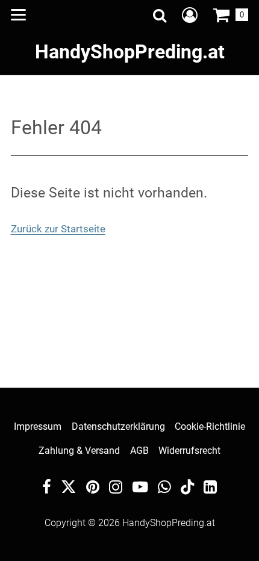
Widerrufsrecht (189, 450)
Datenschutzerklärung (118, 426)
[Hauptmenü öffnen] (18, 14)
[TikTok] (187, 490)
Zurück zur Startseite (58, 229)
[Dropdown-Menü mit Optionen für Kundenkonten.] (189, 15)
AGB (139, 450)
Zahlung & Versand (79, 450)
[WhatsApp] (164, 488)
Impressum (37, 426)
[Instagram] (115, 488)
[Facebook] (46, 488)
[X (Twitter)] (68, 490)
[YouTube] (140, 488)
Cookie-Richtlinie (210, 426)
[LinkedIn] (210, 488)
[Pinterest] (92, 488)
